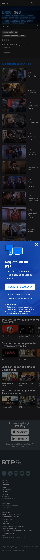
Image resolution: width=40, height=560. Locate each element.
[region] (20, 280)
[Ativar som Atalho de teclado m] (8, 557)
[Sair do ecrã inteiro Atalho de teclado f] (36, 557)
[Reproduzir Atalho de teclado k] (3, 557)
